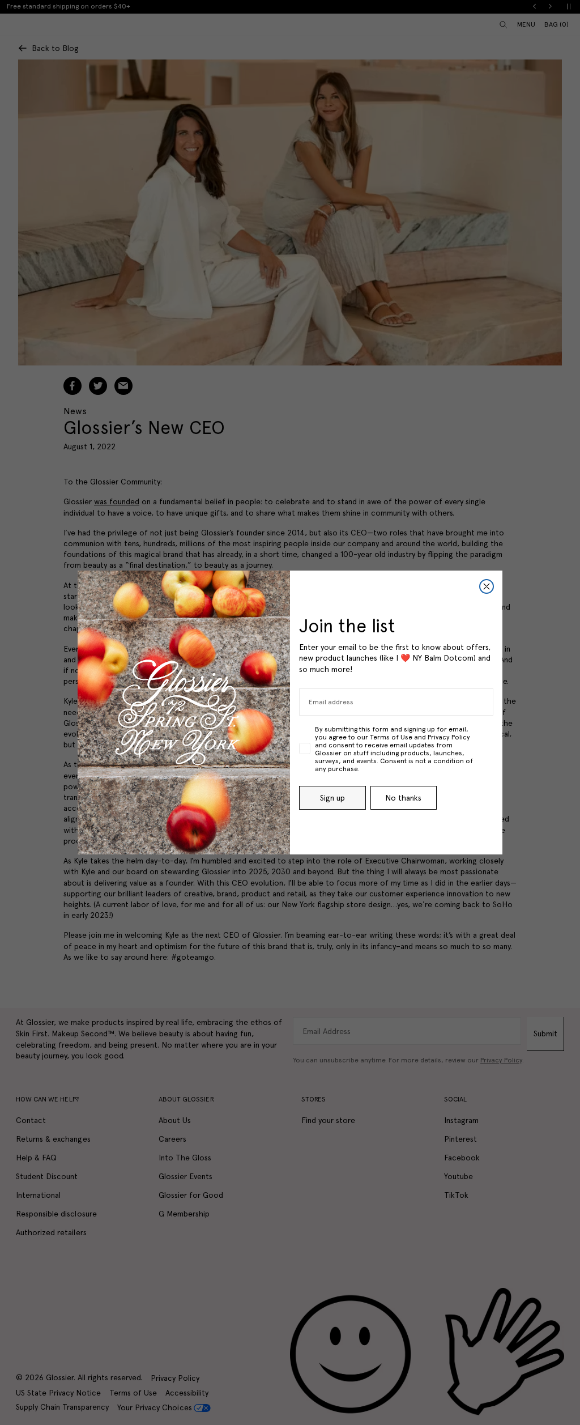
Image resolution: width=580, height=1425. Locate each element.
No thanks (403, 797)
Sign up (332, 797)
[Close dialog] (486, 586)
